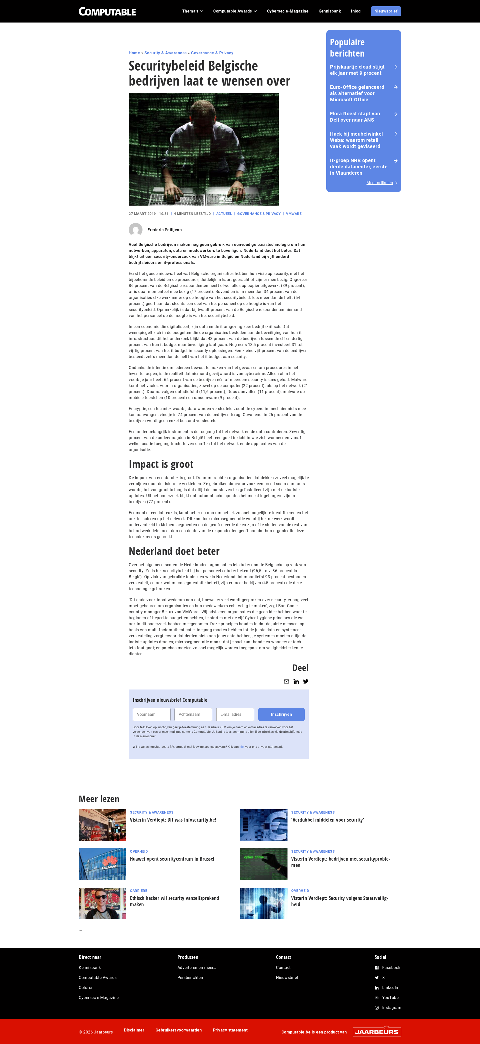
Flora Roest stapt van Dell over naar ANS (355, 117)
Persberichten (190, 977)
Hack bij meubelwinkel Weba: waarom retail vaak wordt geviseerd (356, 140)
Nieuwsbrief (287, 977)
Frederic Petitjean (165, 229)
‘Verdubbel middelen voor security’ (327, 819)
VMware (294, 214)
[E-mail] (287, 681)
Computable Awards (98, 977)
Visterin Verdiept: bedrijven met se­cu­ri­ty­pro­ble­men (340, 861)
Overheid (139, 851)
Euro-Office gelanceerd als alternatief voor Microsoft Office (357, 93)
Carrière (138, 891)
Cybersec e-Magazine (99, 997)
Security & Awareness (165, 53)
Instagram (392, 1007)
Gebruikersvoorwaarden (179, 1030)
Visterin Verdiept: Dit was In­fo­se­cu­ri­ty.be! (173, 819)
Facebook (391, 967)
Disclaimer (134, 1030)
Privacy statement (230, 1030)
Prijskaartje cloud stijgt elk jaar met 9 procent (357, 70)
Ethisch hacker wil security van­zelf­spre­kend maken (174, 901)
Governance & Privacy (212, 53)
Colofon (86, 987)
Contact (283, 967)
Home (134, 53)
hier (242, 747)
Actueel (224, 214)
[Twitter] (306, 681)
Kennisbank (90, 967)
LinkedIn (390, 987)
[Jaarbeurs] (374, 1031)
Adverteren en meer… (197, 967)
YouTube (390, 997)
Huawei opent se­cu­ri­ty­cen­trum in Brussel (172, 858)
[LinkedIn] (296, 681)
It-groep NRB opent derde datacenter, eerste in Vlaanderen (359, 166)
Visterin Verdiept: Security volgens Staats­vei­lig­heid (339, 901)
